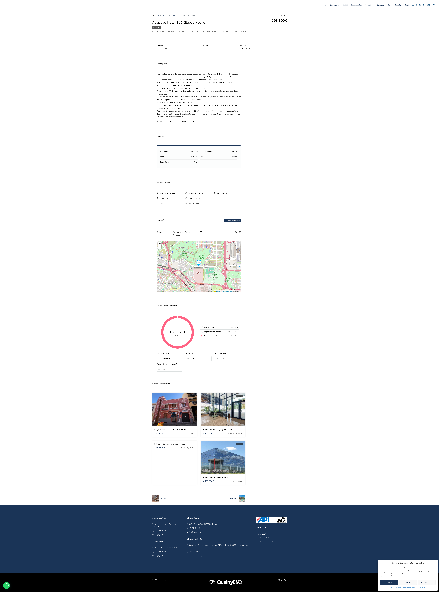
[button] (198, 263)
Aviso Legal (421, 588)
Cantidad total (163, 353)
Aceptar (389, 582)
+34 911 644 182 (422, 5)
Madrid (345, 5)
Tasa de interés (221, 353)
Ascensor (163, 203)
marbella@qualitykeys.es (198, 556)
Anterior (164, 498)
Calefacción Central (195, 193)
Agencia (368, 5)
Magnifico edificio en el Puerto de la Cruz (170, 429)
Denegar (407, 582)
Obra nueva (334, 5)
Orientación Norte (195, 198)
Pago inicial (191, 353)
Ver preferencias (427, 582)
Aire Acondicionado (167, 198)
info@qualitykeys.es (162, 535)
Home (323, 5)
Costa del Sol (356, 5)
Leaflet (218, 291)
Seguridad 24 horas (224, 193)
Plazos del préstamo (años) (168, 364)
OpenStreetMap (228, 291)
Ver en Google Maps (233, 220)
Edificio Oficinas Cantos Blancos (215, 477)
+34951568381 (194, 552)
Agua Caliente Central (168, 193)
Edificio (173, 15)
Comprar (165, 15)
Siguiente (232, 498)
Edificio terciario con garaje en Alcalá (217, 429)
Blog (389, 5)
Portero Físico (193, 203)
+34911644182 (160, 531)
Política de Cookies (396, 588)
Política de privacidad (409, 588)
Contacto (380, 5)
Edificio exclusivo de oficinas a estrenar (169, 444)
